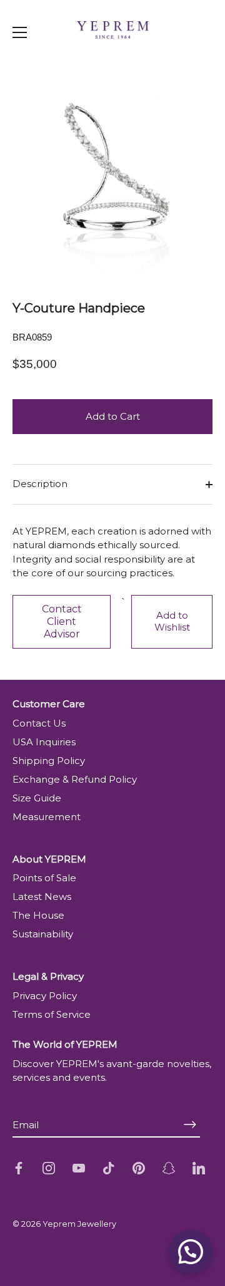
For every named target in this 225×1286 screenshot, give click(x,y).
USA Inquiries (44, 742)
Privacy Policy (44, 996)
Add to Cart (113, 416)
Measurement (46, 817)
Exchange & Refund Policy (74, 779)
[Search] (192, 59)
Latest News (41, 896)
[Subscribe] (190, 1125)
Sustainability (42, 934)
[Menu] (20, 32)
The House (38, 915)
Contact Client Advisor (62, 621)
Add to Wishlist (172, 621)
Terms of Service (51, 1014)
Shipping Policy (48, 760)
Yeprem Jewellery (79, 1224)
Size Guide (36, 798)
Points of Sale (44, 878)
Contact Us (39, 723)
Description (40, 484)
